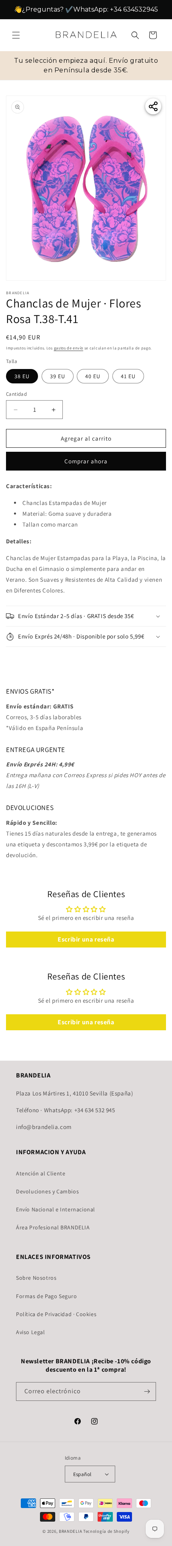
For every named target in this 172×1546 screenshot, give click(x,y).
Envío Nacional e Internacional (55, 1209)
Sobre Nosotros (36, 1277)
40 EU (92, 376)
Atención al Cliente (40, 1173)
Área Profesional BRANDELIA (53, 1227)
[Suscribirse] (147, 1391)
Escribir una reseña (86, 939)
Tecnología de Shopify (106, 1531)
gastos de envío (69, 348)
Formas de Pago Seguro (46, 1296)
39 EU (57, 376)
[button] (16, 35)
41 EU (128, 376)
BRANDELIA (70, 1531)
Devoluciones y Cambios (47, 1191)
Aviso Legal (30, 1332)
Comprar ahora (86, 461)
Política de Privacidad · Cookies (56, 1314)
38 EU (22, 376)
